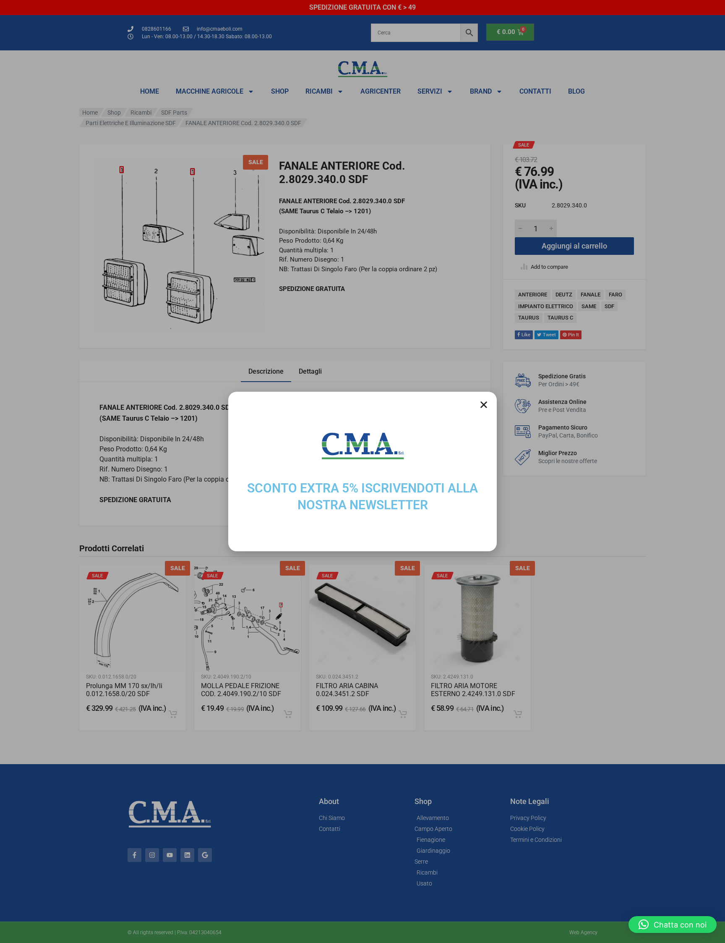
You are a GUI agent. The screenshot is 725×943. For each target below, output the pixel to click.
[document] (362, 471)
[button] (673, 924)
